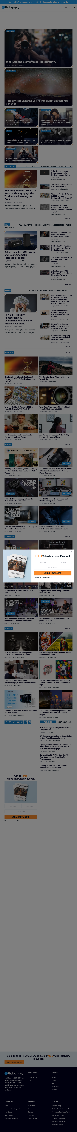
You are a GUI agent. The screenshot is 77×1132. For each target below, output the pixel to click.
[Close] (71, 552)
